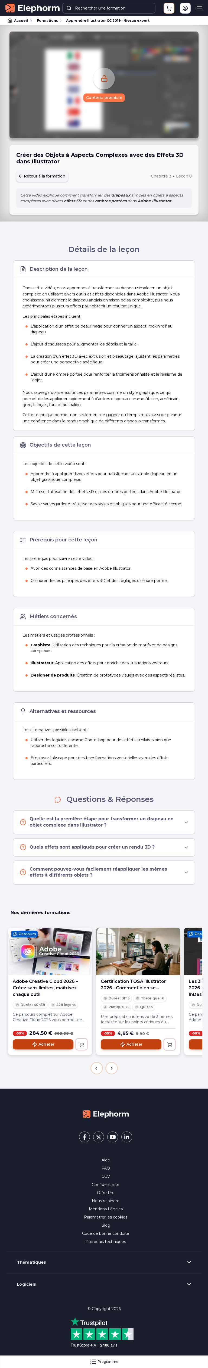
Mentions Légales (106, 1209)
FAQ (106, 1168)
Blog (105, 1225)
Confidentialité (105, 1184)
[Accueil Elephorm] (106, 1113)
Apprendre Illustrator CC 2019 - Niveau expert (108, 20)
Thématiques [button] (31, 1262)
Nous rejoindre (105, 1200)
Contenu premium (104, 97)
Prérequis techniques (106, 1241)
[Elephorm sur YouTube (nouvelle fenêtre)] (112, 1137)
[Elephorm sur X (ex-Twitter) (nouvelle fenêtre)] (98, 1137)
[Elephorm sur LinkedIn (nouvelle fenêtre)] (126, 1137)
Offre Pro (106, 1192)
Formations (47, 20)
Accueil (21, 20)
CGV (106, 1176)
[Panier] (169, 8)
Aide (106, 1160)
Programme (108, 1362)
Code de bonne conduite (105, 1233)
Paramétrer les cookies (105, 1217)
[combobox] (108, 8)
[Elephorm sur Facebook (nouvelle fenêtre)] (84, 1137)
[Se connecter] (185, 8)
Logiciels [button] (26, 1284)
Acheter (46, 1044)
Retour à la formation (44, 176)
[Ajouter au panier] (81, 1044)
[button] (96, 1068)
